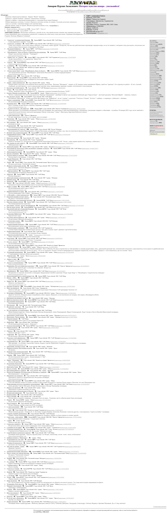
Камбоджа (153, 61)
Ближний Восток (155, 48)
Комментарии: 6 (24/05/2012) (54, 238)
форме (79, 11)
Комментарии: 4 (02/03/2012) (57, 186)
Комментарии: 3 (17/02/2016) (59, 351)
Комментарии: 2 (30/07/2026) (42, 235)
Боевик (152, 89)
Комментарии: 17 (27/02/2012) (60, 369)
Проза (152, 86)
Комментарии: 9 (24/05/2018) (50, 49)
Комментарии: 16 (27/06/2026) (64, 214)
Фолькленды (154, 77)
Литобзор (153, 100)
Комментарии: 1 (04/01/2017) (58, 501)
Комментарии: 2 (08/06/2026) (57, 88)
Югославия (153, 82)
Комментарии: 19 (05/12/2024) (77, 108)
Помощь (92, 10)
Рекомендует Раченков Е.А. (157, 116)
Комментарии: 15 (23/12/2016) (68, 155)
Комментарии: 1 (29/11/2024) (55, 489)
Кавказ (152, 60)
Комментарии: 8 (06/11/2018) (63, 363)
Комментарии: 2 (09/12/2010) (61, 200)
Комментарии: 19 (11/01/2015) (54, 62)
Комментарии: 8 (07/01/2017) (68, 315)
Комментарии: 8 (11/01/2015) (46, 242)
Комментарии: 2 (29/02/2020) (64, 263)
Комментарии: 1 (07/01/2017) (48, 183)
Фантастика (154, 88)
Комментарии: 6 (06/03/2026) (62, 360)
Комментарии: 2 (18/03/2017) (55, 410)
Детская (152, 93)
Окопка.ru (105, 10)
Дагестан (153, 55)
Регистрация (62, 10)
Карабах (152, 63)
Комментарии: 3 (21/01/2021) (49, 122)
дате (92, 11)
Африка (152, 46)
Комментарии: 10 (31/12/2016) (55, 65)
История (152, 98)
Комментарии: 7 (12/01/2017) (51, 367)
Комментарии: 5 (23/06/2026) (58, 341)
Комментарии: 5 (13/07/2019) (68, 57)
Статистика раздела (159, 506)
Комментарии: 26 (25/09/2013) (65, 429)
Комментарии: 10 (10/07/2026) (49, 247)
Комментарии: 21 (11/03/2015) (57, 93)
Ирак (151, 58)
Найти (68, 10)
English (87, 10)
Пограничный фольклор (156, 115)
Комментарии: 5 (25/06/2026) (68, 293)
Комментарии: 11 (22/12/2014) (60, 469)
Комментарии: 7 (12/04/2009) (63, 326)
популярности (86, 11)
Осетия (152, 67)
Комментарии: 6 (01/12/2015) (61, 207)
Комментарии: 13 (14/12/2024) (73, 417)
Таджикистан (154, 75)
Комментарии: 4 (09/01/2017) (62, 146)
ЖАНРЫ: (153, 41)
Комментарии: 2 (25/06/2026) (48, 119)
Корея (152, 65)
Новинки (81, 10)
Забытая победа (12, 31)
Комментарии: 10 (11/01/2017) (57, 271)
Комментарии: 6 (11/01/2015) (87, 71)
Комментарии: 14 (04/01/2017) (89, 148)
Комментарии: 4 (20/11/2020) (63, 202)
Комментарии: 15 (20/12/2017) (67, 484)
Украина (152, 74)
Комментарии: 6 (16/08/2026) (59, 162)
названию (97, 11)
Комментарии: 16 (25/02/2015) (81, 384)
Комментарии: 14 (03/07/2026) (65, 300)
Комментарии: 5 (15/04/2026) (68, 338)
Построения (98, 10)
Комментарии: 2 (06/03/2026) (37, 256)
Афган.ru (152, 130)
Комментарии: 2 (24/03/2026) (55, 191)
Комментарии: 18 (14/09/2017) (80, 266)
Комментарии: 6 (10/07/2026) (69, 317)
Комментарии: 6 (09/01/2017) (73, 446)
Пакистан (153, 68)
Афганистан (154, 44)
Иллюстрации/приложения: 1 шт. (17, 55)
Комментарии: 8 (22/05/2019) (66, 252)
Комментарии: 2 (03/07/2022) (51, 327)
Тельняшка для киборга (156, 112)
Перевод (152, 103)
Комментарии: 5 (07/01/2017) (66, 498)
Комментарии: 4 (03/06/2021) (55, 462)
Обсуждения (74, 10)
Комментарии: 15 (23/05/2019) (78, 453)
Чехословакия (154, 79)
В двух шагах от (154, 113)
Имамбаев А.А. (103, 33)
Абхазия (152, 42)
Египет (152, 56)
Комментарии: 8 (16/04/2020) (65, 224)
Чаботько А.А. (154, 127)
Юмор (152, 102)
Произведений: (154, 122)
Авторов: (152, 121)
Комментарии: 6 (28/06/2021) (52, 493)
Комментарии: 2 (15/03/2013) (62, 443)
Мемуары (153, 84)
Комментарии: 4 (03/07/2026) (67, 286)
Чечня (152, 81)
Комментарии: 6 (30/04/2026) (53, 458)
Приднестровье (155, 70)
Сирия (152, 72)
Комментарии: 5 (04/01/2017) (65, 143)
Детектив (153, 91)
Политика (153, 107)
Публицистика (155, 96)
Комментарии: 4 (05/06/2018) (62, 134)
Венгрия (152, 49)
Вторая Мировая (155, 51)
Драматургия (154, 95)
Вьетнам (152, 53)
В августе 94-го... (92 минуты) (17, 29)
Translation (153, 105)
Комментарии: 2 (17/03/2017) (71, 451)
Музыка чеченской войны (157, 132)
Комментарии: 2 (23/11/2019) (56, 477)
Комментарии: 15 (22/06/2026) (58, 103)
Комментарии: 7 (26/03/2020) (61, 100)
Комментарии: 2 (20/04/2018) (61, 43)
